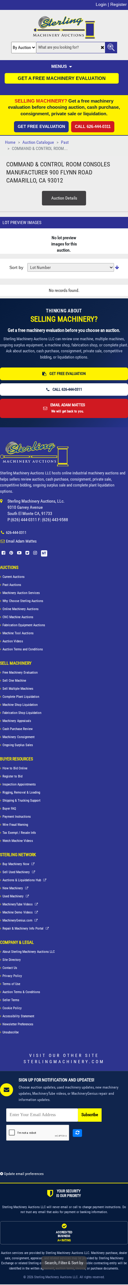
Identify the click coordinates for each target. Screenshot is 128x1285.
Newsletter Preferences (17, 1024)
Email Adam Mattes (21, 541)
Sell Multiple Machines (17, 689)
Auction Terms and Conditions (22, 649)
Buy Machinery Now (16, 864)
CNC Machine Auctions (17, 617)
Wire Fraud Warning (15, 825)
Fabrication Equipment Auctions (23, 625)
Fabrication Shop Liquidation (21, 713)
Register (118, 4)
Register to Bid (12, 776)
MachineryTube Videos (18, 904)
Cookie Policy (12, 1008)
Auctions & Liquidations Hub (22, 880)
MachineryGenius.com (17, 920)
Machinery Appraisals (16, 721)
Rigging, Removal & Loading (21, 792)
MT (44, 553)
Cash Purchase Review (17, 729)
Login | (102, 4)
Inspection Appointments (19, 784)
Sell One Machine (14, 681)
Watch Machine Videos (17, 841)
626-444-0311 (16, 532)
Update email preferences (23, 1174)
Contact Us (9, 968)
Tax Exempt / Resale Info (19, 833)
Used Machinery (13, 896)
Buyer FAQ (9, 809)
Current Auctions (13, 577)
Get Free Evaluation (41, 126)
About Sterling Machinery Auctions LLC (28, 952)
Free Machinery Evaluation (20, 673)
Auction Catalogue (38, 142)
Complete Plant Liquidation (20, 697)
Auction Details (64, 198)
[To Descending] (117, 267)
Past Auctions (11, 585)
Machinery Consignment (18, 737)
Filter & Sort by (64, 1262)
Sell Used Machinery (16, 872)
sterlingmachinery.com (64, 1061)
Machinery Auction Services (21, 593)
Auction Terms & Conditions (21, 992)
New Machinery (13, 888)
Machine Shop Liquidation (20, 705)
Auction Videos (12, 641)
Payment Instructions (16, 817)
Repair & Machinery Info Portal (23, 928)
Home (10, 142)
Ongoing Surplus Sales (17, 745)
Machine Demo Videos (18, 912)
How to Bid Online (14, 768)
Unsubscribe (10, 1032)
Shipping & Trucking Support (21, 801)
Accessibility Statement (18, 1016)
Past (65, 142)
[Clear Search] (102, 48)
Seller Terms (10, 1000)
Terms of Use (11, 984)
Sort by (16, 267)
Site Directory (11, 960)
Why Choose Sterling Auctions (22, 601)
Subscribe (89, 1114)
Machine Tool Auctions (18, 633)
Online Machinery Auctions (20, 609)
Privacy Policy (12, 976)
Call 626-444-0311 (93, 126)
